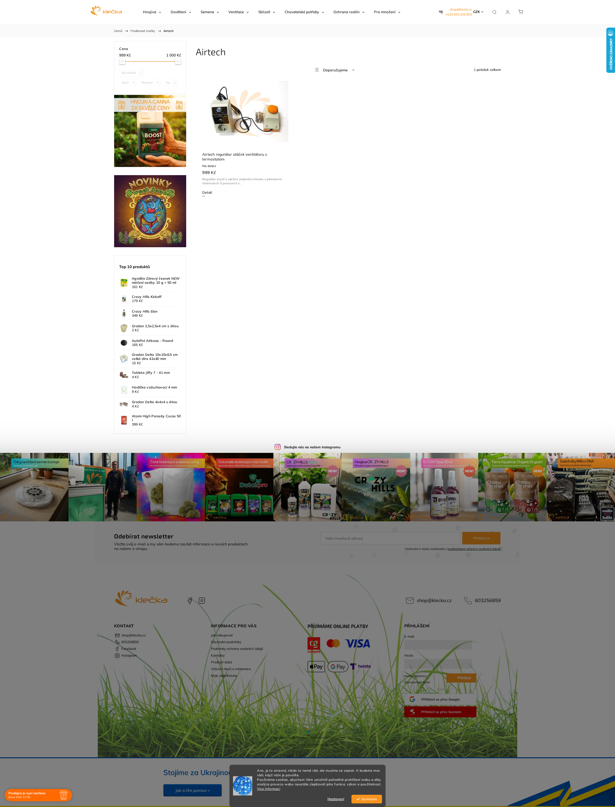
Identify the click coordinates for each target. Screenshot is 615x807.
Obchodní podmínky (226, 642)
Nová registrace (415, 676)
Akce (128, 82)
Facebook (189, 600)
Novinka (150, 82)
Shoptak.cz (331, 744)
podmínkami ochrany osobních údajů (474, 549)
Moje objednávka (224, 675)
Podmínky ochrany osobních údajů (237, 649)
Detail (207, 192)
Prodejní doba (221, 662)
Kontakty (218, 655)
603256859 (488, 600)
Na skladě (132, 72)
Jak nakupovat (222, 635)
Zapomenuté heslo (417, 682)
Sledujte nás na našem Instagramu (312, 447)
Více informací (268, 789)
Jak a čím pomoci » (192, 790)
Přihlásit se (481, 538)
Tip (170, 82)
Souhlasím (369, 799)
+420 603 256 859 (459, 14)
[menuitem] (152, 12)
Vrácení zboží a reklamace (231, 669)
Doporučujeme (335, 70)
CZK (476, 12)
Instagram (201, 600)
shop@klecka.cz (461, 9)
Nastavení (335, 799)
